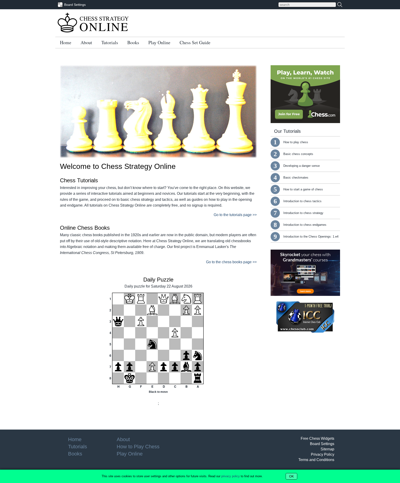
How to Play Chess (138, 446)
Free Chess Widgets (317, 438)
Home (65, 42)
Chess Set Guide (195, 42)
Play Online (159, 42)
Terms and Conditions (316, 460)
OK (291, 476)
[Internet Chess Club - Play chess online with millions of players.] (305, 331)
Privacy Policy (322, 454)
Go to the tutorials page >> (235, 215)
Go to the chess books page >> (231, 262)
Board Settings (322, 444)
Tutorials (109, 42)
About (86, 42)
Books (133, 42)
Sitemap (327, 449)
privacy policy (230, 476)
